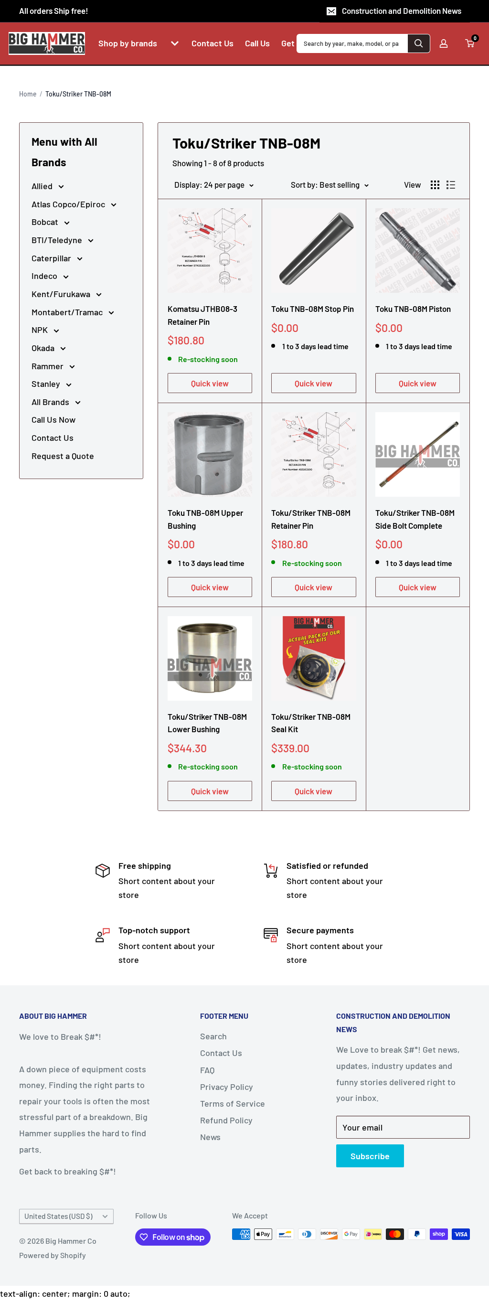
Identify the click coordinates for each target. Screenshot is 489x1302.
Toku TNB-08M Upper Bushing (205, 519)
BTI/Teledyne (58, 240)
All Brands (51, 401)
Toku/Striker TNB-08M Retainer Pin (311, 519)
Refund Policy (226, 1120)
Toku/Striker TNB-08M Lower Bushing (207, 723)
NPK (41, 329)
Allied (43, 186)
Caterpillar (52, 258)
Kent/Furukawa (62, 293)
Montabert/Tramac (68, 312)
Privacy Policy (226, 1086)
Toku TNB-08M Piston (413, 308)
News (210, 1136)
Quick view (210, 383)
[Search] (419, 43)
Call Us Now (53, 419)
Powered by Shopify (52, 1254)
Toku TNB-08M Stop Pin (312, 308)
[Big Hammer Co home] (47, 43)
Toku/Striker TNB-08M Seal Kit (311, 723)
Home (28, 94)
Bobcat (46, 221)
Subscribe (370, 1156)
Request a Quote (63, 455)
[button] (174, 43)
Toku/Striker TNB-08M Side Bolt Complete (415, 519)
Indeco (45, 275)
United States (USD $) (58, 1216)
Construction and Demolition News (401, 10)
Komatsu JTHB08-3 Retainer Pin (202, 315)
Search (213, 1036)
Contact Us (53, 437)
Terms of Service (232, 1103)
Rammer (48, 366)
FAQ (207, 1070)
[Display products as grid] (435, 185)
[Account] (443, 43)
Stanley (47, 383)
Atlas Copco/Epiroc (69, 204)
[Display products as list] (450, 185)
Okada (44, 347)
